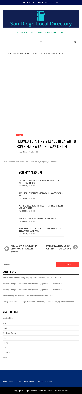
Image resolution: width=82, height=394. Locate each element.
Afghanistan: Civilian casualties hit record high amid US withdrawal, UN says (41, 181)
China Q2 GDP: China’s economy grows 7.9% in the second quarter (24, 248)
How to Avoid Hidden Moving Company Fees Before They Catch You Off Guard (32, 277)
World (20, 135)
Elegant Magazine (50, 391)
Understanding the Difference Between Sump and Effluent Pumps (28, 296)
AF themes (64, 391)
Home (40, 2)
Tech (4, 348)
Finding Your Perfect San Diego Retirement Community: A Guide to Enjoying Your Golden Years (38, 302)
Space (5, 338)
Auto (4, 323)
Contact (55, 2)
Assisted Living (8, 318)
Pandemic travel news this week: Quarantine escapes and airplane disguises (41, 206)
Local (5, 328)
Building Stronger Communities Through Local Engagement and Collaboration (32, 284)
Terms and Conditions (44, 381)
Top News (6, 353)
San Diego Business (10, 333)
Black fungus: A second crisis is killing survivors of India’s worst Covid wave (40, 229)
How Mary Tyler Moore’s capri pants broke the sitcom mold (58, 247)
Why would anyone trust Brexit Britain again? (37, 218)
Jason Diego (23, 152)
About (47, 2)
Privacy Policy (29, 381)
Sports (5, 343)
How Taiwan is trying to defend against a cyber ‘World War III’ (41, 194)
